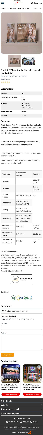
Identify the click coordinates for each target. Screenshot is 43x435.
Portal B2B (15, 432)
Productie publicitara (8, 8)
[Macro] (18, 3)
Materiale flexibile (24, 8)
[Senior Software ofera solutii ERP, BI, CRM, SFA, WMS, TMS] (29, 432)
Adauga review (7, 355)
